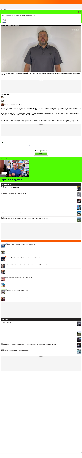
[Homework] (2, 142)
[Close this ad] (81, 453)
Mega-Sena (6, 243)
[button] (2, 22)
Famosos (6, 276)
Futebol (6, 289)
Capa (1, 9)
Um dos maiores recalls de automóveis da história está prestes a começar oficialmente (15, 350)
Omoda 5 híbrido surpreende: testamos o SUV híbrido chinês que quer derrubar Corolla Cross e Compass (18, 328)
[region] (41, 456)
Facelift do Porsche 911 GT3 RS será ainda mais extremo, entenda (11, 322)
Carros (2, 337)
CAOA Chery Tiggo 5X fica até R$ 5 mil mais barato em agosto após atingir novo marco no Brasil (16, 199)
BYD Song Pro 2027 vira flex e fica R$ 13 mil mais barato (10, 187)
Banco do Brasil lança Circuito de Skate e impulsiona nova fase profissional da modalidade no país (16, 212)
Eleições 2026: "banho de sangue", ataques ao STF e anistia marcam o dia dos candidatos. (13, 180)
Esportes (2, 211)
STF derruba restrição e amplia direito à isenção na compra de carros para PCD (13, 193)
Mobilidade (5, 9)
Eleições (6, 256)
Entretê (6, 269)
